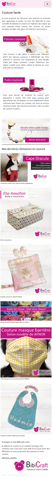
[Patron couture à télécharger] (26, 51)
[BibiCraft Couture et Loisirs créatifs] (9, 4)
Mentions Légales (9, 458)
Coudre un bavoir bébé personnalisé (12, 435)
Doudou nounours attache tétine (11, 297)
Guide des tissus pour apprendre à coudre (14, 322)
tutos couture (38, 98)
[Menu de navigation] (47, 4)
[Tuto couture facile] (26, 92)
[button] (26, 130)
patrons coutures (20, 57)
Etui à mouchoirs (6, 240)
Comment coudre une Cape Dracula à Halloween (16, 183)
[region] (26, 130)
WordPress (24, 475)
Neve (4, 475)
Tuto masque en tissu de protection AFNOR (14, 379)
